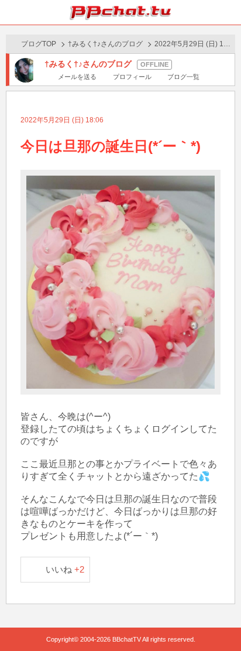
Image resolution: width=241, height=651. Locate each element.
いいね (65, 569)
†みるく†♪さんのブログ (105, 44)
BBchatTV (120, 12)
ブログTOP (38, 44)
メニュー (228, 12)
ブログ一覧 (183, 76)
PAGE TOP (220, 619)
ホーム (12, 12)
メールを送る (77, 76)
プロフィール (132, 76)
